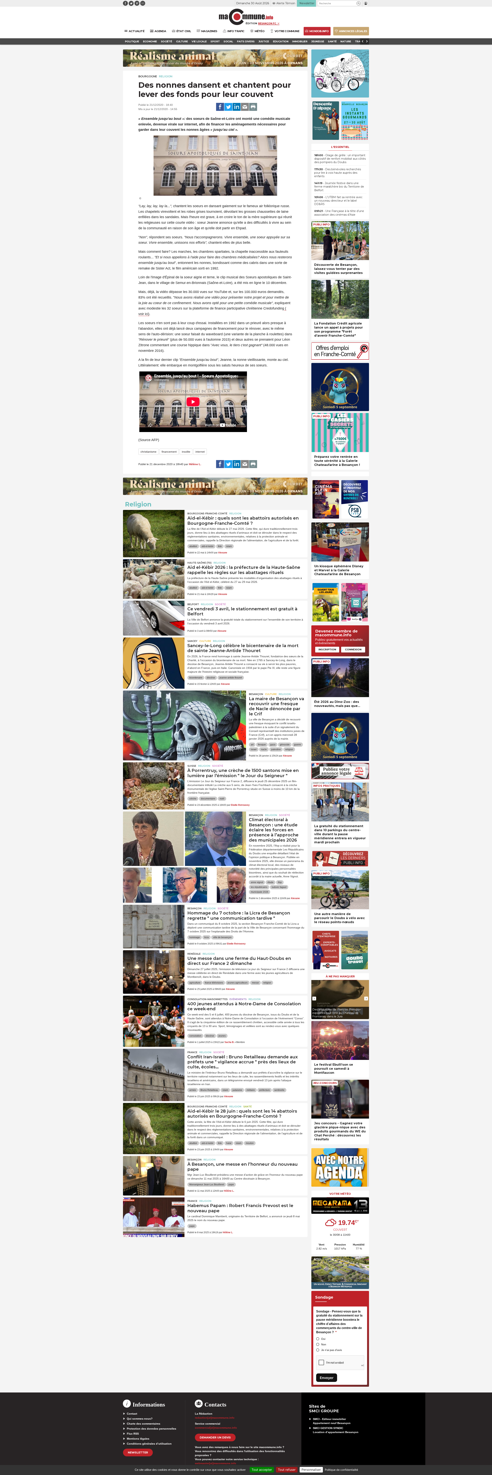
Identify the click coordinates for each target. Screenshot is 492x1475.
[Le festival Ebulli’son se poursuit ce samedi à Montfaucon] (340, 1040)
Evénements (238, 999)
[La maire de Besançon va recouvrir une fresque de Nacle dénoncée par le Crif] (184, 708)
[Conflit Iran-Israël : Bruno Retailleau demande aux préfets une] (153, 1066)
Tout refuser (287, 1470)
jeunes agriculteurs (238, 982)
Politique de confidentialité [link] (341, 1469)
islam (229, 546)
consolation (195, 1036)
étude (270, 882)
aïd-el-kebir (208, 546)
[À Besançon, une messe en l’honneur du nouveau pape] (153, 1173)
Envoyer (326, 1378)
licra (206, 937)
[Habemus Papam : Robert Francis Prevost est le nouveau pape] (153, 1214)
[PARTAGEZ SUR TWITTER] (228, 107)
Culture (205, 641)
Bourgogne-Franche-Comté (207, 513)
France (192, 1052)
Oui (323, 1338)
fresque (262, 744)
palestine (276, 749)
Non (323, 1344)
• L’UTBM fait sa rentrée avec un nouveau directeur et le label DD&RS (338, 200)
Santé (247, 1106)
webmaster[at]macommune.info (215, 1463)
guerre (297, 744)
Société (220, 604)
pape (231, 1184)
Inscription (327, 649)
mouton (250, 1143)
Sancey (192, 641)
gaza (272, 744)
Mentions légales (138, 1438)
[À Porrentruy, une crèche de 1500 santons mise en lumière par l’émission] (153, 779)
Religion (165, 76)
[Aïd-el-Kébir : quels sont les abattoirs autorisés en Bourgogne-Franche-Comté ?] (153, 527)
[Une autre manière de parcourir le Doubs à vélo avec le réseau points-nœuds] (340, 889)
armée (192, 1090)
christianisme (148, 451)
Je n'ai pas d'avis (331, 1350)
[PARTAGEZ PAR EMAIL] (245, 107)
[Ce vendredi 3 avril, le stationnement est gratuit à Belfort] (153, 618)
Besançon (256, 694)
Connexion (353, 649)
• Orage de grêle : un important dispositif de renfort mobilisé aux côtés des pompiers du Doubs (340, 159)
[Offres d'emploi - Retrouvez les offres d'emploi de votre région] (340, 358)
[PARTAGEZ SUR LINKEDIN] (236, 107)
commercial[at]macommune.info (216, 1427)
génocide (285, 744)
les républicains (259, 887)
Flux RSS (133, 1433)
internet (200, 451)
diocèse (211, 677)
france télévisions (214, 982)
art (252, 744)
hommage (194, 937)
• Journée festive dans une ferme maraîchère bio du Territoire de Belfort (339, 186)
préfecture (264, 1090)
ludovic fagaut (279, 887)
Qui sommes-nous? (140, 1418)
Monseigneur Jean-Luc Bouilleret (206, 1184)
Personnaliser (311, 1470)
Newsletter (138, 1452)
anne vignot (257, 882)
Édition (251, 23)
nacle (264, 749)
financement (169, 451)
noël (222, 798)
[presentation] (314, 998)
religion (289, 749)
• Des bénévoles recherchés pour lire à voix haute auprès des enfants (337, 173)
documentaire (208, 798)
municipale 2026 (259, 892)
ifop (280, 882)
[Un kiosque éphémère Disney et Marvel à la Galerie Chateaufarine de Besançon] (340, 541)
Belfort (193, 604)
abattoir (193, 546)
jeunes (222, 1036)
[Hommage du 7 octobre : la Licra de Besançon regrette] (153, 922)
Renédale (194, 953)
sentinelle (279, 1090)
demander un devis (215, 1437)
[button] (359, 3)
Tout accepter (262, 1470)
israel (254, 749)
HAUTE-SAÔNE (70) (199, 562)
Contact (132, 1413)
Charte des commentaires (143, 1423)
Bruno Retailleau (209, 1090)
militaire (251, 1090)
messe (255, 982)
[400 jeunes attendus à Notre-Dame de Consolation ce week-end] (153, 1013)
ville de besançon (222, 937)
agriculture (194, 982)
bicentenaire (195, 677)
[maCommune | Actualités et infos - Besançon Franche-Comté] (246, 17)
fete (220, 546)
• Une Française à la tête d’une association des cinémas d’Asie (339, 212)
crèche (192, 798)
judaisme (237, 1090)
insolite (186, 451)
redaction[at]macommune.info (214, 1417)
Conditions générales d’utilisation (149, 1443)
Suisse (191, 765)
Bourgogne (147, 76)
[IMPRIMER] (253, 107)
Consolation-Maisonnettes (207, 999)
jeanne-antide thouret (230, 677)
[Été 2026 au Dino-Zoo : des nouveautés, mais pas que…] (340, 677)
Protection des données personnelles (151, 1428)
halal (228, 1143)
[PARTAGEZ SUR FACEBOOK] (220, 107)
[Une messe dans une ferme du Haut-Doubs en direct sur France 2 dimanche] (153, 967)
